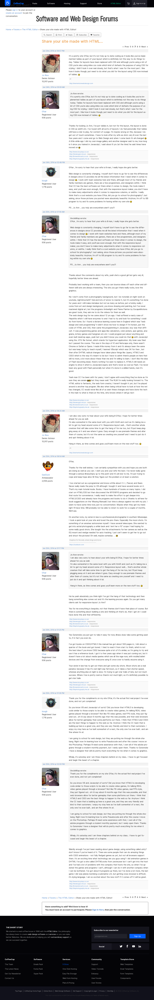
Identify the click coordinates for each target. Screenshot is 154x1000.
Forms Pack (38, 969)
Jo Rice (45, 75)
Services (66, 959)
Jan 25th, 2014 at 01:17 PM (53, 548)
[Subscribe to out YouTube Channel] (133, 946)
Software (51, 3)
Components (125, 978)
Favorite (95, 35)
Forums (16, 29)
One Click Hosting (70, 969)
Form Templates (126, 974)
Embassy (94, 974)
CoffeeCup (10, 959)
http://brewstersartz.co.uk (78, 156)
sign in (15, 10)
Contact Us (9, 978)
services (52, 934)
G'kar (44, 111)
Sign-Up (137, 936)
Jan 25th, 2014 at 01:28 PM (53, 693)
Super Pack (38, 974)
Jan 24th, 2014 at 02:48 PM (54, 162)
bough (44, 180)
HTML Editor (116, 3)
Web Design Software (62, 991)
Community (96, 959)
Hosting (67, 3)
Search (48, 35)
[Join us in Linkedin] (140, 946)
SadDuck (46, 475)
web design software (36, 934)
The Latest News (12, 969)
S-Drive (66, 964)
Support (83, 3)
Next (143, 46)
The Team (9, 964)
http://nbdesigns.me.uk (77, 154)
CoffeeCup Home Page (32, 991)
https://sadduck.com (76, 545)
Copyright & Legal (90, 991)
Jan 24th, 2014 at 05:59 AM (54, 87)
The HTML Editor (30, 29)
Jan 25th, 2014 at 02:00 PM (54, 764)
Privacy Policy (85, 995)
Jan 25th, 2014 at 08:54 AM (54, 456)
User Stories (96, 983)
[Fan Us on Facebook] (127, 946)
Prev (127, 46)
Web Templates (126, 964)
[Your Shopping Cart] (128, 3)
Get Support (77, 991)
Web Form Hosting (70, 978)
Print (59, 35)
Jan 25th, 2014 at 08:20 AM (54, 411)
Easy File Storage (70, 974)
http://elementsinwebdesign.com (81, 83)
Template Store (127, 959)
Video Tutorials (97, 969)
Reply (69, 35)
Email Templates (126, 969)
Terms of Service (98, 995)
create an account (14, 13)
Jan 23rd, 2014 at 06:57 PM (53, 51)
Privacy (102, 991)
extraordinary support (60, 937)
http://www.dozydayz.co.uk (79, 152)
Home (8, 29)
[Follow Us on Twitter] (121, 946)
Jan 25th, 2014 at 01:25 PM (53, 630)
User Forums (96, 978)
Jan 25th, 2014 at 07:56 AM (53, 212)
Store (99, 3)
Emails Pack (38, 964)
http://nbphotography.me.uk (79, 159)
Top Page (18, 991)
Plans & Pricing (68, 983)
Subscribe (82, 35)
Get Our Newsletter (13, 974)
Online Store (48, 991)
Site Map (110, 991)
